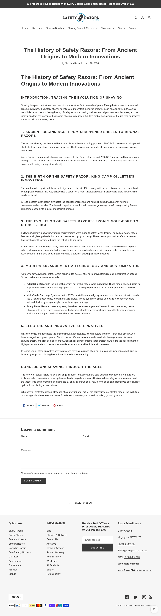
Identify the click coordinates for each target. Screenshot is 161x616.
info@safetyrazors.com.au (133, 550)
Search (50, 569)
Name (24, 436)
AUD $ (15, 597)
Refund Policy (54, 556)
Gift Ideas (14, 556)
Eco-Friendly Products (20, 552)
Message (26, 450)
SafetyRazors (129, 605)
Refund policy (54, 574)
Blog (49, 530)
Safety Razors (16, 530)
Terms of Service (55, 548)
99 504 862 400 (132, 557)
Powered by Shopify (143, 605)
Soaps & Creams (17, 539)
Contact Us (52, 539)
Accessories (15, 561)
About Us (51, 543)
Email (86, 436)
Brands (12, 574)
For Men (13, 569)
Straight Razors (17, 543)
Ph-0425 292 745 (126, 544)
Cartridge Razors (17, 548)
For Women (15, 565)
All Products (53, 565)
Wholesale (52, 561)
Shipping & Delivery (57, 535)
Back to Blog (83, 503)
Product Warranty (55, 552)
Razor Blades (16, 535)
